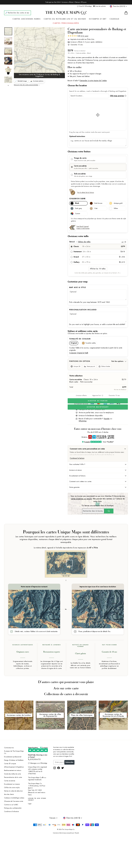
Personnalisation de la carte (13, 777)
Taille (97, 242)
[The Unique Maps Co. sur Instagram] (54, 768)
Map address (97, 136)
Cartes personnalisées (66, 23)
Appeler (107, 419)
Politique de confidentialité (12, 808)
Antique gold (118, 203)
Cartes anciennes (9, 780)
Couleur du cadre (77, 198)
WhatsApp (83, 421)
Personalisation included (83, 310)
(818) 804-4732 (35, 759)
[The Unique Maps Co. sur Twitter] (62, 768)
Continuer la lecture (77, 458)
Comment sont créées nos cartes (80, 481)
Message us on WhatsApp (38, 763)
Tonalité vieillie (90, 343)
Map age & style (77, 287)
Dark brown (98, 203)
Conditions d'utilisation (11, 811)
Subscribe (69, 762)
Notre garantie (74, 487)
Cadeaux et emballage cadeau (14, 798)
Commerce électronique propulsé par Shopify (66, 833)
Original (74, 343)
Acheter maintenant (98, 407)
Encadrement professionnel (12, 756)
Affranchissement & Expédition (14, 767)
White (116, 208)
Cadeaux (114, 19)
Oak (95, 208)
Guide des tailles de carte (12, 774)
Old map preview (117, 96)
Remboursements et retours (12, 770)
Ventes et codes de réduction (13, 791)
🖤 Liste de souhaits (99, 6)
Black (77, 203)
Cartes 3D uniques (10, 763)
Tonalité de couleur (80, 339)
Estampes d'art (98, 19)
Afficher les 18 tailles (98, 269)
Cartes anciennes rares (27, 19)
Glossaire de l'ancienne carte (13, 801)
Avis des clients (9, 794)
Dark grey (78, 208)
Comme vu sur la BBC (11, 804)
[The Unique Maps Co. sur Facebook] (58, 768)
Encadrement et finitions (77, 476)
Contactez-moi (9, 747)
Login (29, 803)
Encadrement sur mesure (12, 784)
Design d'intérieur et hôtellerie (13, 760)
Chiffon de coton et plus (12, 787)
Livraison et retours (75, 470)
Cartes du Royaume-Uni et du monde (65, 19)
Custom (77, 213)
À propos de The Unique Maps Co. (14, 752)
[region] (97, 115)
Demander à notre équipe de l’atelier (93, 80)
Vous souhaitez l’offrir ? (77, 464)
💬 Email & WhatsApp (84, 6)
